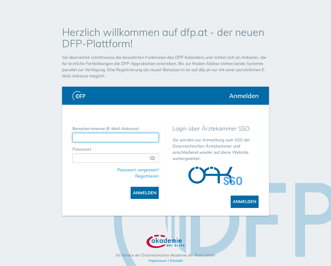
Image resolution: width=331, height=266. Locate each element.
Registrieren (147, 176)
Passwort (81, 149)
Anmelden (144, 192)
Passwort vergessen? (138, 169)
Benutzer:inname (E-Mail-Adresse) (105, 128)
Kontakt (176, 260)
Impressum (157, 260)
